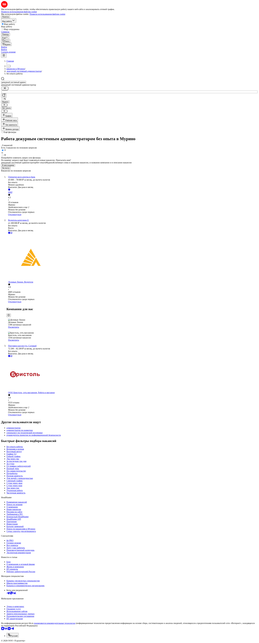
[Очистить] (5, 88)
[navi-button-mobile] (3, 55)
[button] (4, 47)
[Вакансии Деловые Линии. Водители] (132, 257)
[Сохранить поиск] (3, 95)
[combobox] (13, 82)
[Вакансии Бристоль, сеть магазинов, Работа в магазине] (132, 374)
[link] (5, 41)
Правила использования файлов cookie (47, 14)
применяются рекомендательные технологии (54, 623)
